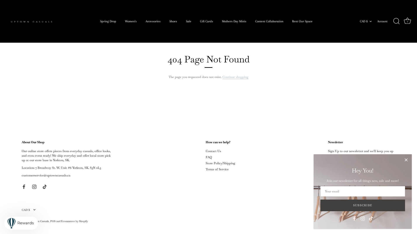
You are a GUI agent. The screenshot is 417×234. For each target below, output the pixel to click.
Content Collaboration (269, 21)
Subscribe (362, 205)
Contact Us (213, 151)
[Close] (406, 160)
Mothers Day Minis (234, 21)
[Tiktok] (371, 218)
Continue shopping (235, 77)
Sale (188, 21)
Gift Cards (206, 21)
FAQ (209, 157)
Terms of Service (217, 169)
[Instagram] (363, 218)
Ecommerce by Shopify (74, 221)
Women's (131, 21)
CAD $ (364, 21)
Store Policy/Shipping (220, 163)
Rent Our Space (302, 21)
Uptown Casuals (39, 221)
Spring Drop (108, 21)
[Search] (396, 21)
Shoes (173, 21)
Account (382, 21)
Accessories (153, 21)
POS (53, 221)
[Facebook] (354, 218)
